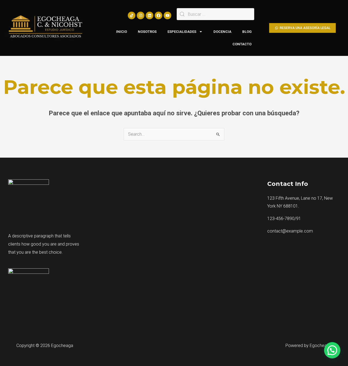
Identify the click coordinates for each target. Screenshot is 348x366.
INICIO (121, 32)
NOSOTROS (147, 32)
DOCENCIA (222, 32)
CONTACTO (241, 44)
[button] (332, 350)
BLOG (246, 32)
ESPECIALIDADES (181, 32)
